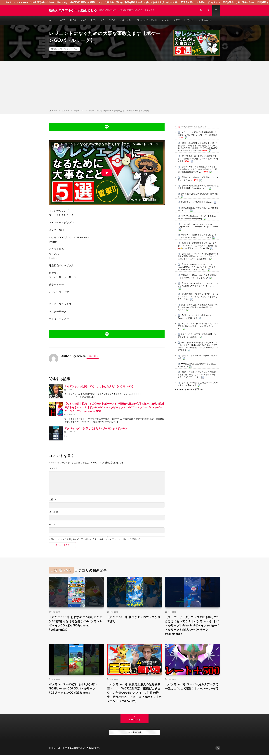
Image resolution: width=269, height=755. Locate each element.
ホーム (52, 20)
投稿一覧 (92, 356)
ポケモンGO (71, 49)
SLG (102, 20)
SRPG (112, 20)
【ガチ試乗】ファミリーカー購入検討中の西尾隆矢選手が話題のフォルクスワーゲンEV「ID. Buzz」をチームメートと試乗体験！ (198, 256)
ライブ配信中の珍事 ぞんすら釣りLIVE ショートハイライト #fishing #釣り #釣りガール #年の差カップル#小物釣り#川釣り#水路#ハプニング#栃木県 (198, 346)
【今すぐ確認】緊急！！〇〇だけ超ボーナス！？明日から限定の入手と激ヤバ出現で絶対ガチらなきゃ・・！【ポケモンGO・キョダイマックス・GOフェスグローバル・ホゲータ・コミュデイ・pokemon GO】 (114, 407)
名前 (52, 499)
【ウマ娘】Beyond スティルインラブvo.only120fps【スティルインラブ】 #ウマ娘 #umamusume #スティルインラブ (196, 267)
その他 (190, 20)
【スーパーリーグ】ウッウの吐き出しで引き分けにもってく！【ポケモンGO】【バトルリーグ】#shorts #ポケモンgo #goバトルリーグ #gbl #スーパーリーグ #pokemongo (192, 625)
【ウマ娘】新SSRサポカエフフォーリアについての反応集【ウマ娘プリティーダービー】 (198, 284)
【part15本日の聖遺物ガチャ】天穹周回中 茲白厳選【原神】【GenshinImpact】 (198, 186)
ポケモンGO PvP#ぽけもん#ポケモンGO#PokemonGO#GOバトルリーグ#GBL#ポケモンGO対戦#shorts (73, 688)
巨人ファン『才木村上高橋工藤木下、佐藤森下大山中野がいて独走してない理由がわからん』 (198, 326)
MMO (83, 20)
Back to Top (134, 719)
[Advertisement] (134, 85)
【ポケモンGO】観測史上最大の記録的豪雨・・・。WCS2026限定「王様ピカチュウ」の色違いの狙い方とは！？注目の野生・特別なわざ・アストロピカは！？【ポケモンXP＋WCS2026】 (134, 692)
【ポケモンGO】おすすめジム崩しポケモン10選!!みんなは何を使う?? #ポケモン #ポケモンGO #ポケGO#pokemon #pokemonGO (75, 623)
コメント (53, 468)
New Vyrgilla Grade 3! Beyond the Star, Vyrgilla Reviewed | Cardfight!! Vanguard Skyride (198, 225)
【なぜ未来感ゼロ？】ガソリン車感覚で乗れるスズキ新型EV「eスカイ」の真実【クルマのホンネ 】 (198, 158)
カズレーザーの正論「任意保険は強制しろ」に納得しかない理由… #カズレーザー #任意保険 (198, 133)
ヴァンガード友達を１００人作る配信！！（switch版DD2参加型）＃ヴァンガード (197, 236)
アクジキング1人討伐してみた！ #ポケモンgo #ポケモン (95, 428)
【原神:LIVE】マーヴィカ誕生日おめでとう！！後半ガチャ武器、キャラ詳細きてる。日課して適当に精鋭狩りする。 (197, 169)
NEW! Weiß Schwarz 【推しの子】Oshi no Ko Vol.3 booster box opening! (197, 217)
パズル (165, 20)
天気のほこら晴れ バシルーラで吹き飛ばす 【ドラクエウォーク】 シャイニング (197, 276)
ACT (62, 20)
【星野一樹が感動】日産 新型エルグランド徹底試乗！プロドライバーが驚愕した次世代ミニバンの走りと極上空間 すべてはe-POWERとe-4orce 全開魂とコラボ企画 (198, 147)
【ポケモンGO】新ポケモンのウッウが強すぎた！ (133, 619)
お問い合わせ (204, 20)
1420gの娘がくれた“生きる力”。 (194, 126)
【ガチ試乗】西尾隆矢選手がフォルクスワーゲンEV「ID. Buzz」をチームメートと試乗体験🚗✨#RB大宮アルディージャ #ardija (198, 245)
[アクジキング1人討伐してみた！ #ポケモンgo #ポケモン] (56, 433)
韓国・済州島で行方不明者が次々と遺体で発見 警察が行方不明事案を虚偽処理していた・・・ (198, 307)
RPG (93, 20)
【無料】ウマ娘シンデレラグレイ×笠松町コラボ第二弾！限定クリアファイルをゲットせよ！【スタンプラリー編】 (198, 374)
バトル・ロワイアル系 (146, 20)
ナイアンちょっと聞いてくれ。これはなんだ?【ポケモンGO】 (99, 386)
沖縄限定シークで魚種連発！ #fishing (196, 202)
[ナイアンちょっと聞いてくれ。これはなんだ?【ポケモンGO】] (56, 391)
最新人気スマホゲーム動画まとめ (83, 748)
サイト (52, 525)
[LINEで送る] (107, 127)
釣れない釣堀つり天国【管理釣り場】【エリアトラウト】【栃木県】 (198, 335)
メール (53, 512)
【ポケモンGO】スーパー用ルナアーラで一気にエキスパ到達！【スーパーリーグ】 (192, 686)
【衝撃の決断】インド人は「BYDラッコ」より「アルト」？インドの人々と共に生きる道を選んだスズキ (198, 296)
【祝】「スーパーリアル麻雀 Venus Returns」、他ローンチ (194, 316)
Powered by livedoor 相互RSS (189, 389)
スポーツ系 (125, 20)
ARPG (73, 20)
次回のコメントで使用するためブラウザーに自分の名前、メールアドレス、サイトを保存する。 (96, 539)
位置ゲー (177, 20)
